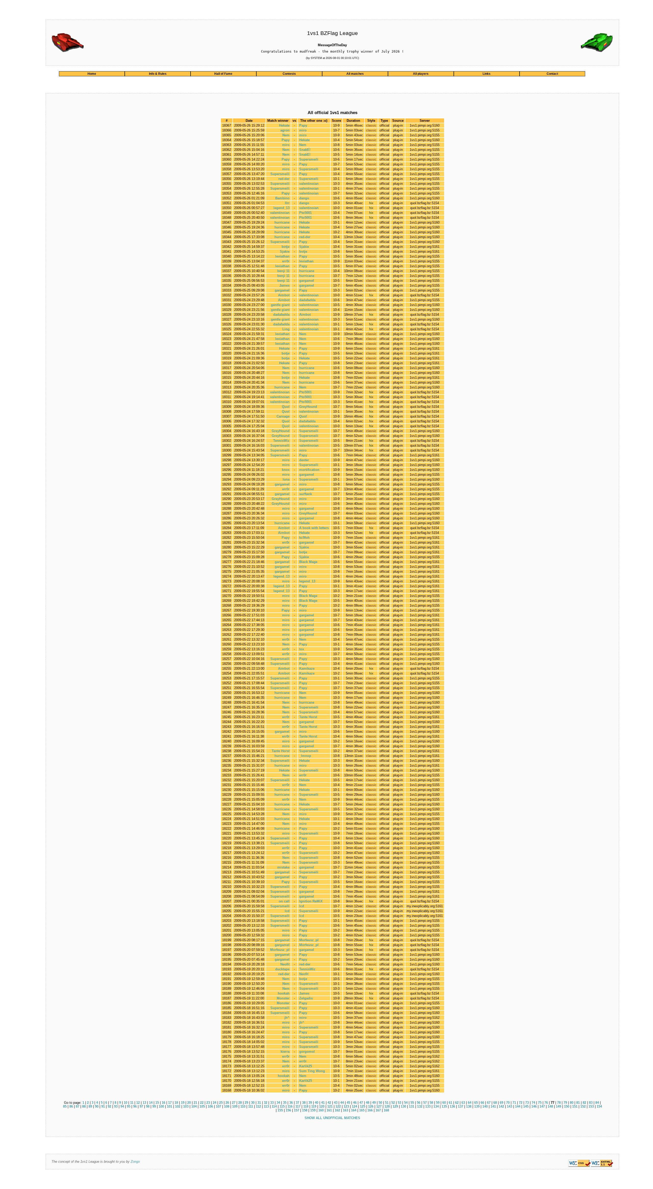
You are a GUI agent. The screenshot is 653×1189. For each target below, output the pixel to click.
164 (353, 1110)
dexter (304, 460)
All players (421, 74)
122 (338, 1106)
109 (234, 1106)
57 (425, 1103)
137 (460, 1106)
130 (403, 1106)
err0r (286, 261)
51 (386, 1103)
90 (96, 1106)
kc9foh (304, 538)
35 (284, 1103)
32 (265, 1103)
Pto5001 (305, 213)
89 (90, 1106)
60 (444, 1103)
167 (378, 1110)
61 (450, 1103)
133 (428, 1106)
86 (71, 1106)
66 (482, 1103)
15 (157, 1103)
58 (431, 1103)
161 (329, 1110)
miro (303, 130)
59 (437, 1103)
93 (116, 1106)
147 (542, 1106)
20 (189, 1103)
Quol (286, 407)
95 (128, 1106)
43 (335, 1103)
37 (297, 1103)
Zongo (135, 1161)
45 (348, 1103)
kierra (285, 1051)
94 (122, 1106)
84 (597, 1103)
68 (495, 1103)
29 (246, 1103)
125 (362, 1106)
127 (379, 1106)
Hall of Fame (223, 74)
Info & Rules (158, 74)
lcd (301, 906)
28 (240, 1103)
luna (286, 479)
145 (526, 1106)
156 (288, 1110)
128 (387, 1106)
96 (135, 1106)
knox (286, 470)
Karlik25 (305, 1066)
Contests (289, 74)
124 (354, 1106)
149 (558, 1106)
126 (370, 1106)
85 (65, 1106)
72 (520, 1103)
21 (195, 1103)
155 (280, 1110)
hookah (284, 993)
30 (253, 1103)
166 (370, 1110)
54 (406, 1103)
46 (355, 1103)
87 (77, 1106)
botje (286, 247)
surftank (305, 494)
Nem (286, 135)
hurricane (282, 222)
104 (194, 1106)
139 (477, 1106)
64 (469, 1103)
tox (301, 649)
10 (125, 1103)
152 (583, 1106)
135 (444, 1106)
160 (321, 1110)
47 (361, 1103)
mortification (309, 470)
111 (250, 1106)
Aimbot (284, 295)
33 (272, 1103)
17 (170, 1103)
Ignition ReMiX (311, 901)
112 (258, 1106)
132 (419, 1106)
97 (141, 1106)
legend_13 (281, 208)
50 (380, 1103)
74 (533, 1103)
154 (599, 1106)
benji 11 (283, 271)
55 (412, 1103)
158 (304, 1110)
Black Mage (308, 562)
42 (329, 1103)
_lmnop (305, 756)
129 (395, 1106)
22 (202, 1103)
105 (202, 1106)
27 (233, 1103)
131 (411, 1106)
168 (386, 1110)
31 (259, 1103)
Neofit (285, 964)
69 (501, 1103)
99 (154, 1106)
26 (227, 1103)
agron (285, 130)
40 (316, 1103)
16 (163, 1103)
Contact (552, 74)
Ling (286, 329)
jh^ (287, 1018)
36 (291, 1103)
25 (221, 1103)
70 (508, 1103)
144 (517, 1106)
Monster (283, 998)
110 (242, 1106)
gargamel (306, 281)
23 (208, 1103)
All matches (355, 74)
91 (103, 1106)
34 (278, 1103)
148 (550, 1106)
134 (436, 1106)
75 (540, 1103)
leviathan (282, 256)
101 (169, 1106)
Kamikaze (307, 668)
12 (138, 1103)
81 (578, 1103)
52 (393, 1103)
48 (367, 1103)
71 (514, 1103)
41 (323, 1103)
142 (501, 1106)
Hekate (284, 125)
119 (313, 1106)
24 (214, 1103)
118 (305, 1106)
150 (566, 1106)
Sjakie (304, 247)
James (284, 285)
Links (487, 74)
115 (282, 1106)
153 (591, 1106)
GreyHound (308, 407)
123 (346, 1106)
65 (476, 1103)
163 (345, 1110)
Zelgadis (306, 998)
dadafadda (307, 300)
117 (297, 1106)
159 (313, 1110)
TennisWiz (281, 441)
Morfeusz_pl (309, 940)
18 (176, 1103)
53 (399, 1103)
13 (144, 1103)
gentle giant (280, 305)
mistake (283, 867)
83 (591, 1103)
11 (131, 1103)
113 (266, 1106)
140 (485, 1106)
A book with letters (314, 528)
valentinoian (309, 184)
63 (463, 1103)
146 (534, 1106)
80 (571, 1103)
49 (374, 1103)
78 (559, 1103)
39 (310, 1103)
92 (109, 1106)
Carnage (283, 416)
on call (284, 901)
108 (226, 1106)
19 (182, 1103)
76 (546, 1103)
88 (84, 1106)
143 (509, 1106)
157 (296, 1110)
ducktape (282, 969)
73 (527, 1103)
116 (290, 1106)
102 (177, 1106)
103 (186, 1106)
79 (565, 1103)
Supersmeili (308, 159)
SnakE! (304, 150)
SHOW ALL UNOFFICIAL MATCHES (332, 1118)
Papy (303, 125)
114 (274, 1106)
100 (161, 1106)
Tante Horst (308, 717)
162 (337, 1110)
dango (304, 198)
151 (574, 1106)
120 (321, 1106)
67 (489, 1103)
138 (468, 1106)
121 (330, 1106)
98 (147, 1106)
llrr (287, 203)
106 (210, 1106)
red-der (284, 179)
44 (342, 1103)
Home (91, 74)
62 (457, 1103)
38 (304, 1103)
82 (584, 1103)
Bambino (282, 198)
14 (151, 1103)
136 (452, 1106)
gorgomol (307, 1051)
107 (218, 1106)
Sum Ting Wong (312, 1071)
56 (418, 1103)
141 (493, 1106)
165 (362, 1110)
